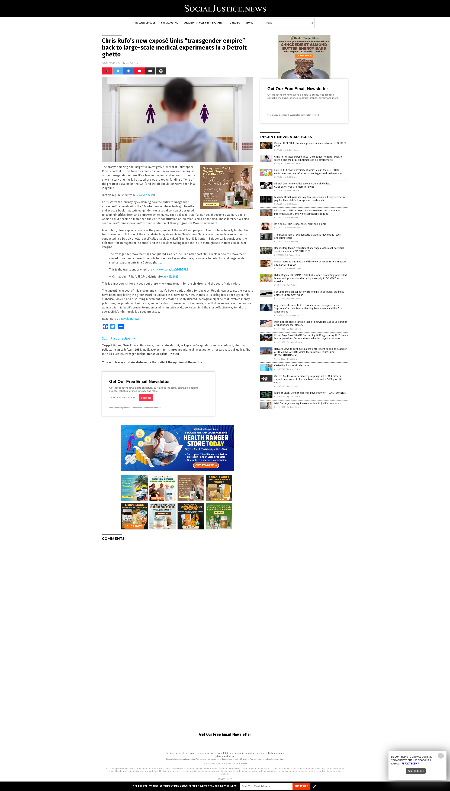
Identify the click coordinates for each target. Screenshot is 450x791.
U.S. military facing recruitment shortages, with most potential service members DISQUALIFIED (309, 250)
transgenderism (135, 354)
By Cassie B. (292, 359)
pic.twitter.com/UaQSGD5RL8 (169, 269)
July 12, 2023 (170, 276)
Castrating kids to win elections (291, 365)
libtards (235, 23)
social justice (235, 349)
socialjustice (169, 23)
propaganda (179, 349)
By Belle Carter (293, 150)
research (220, 349)
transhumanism (157, 354)
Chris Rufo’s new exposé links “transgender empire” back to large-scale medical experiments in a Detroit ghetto (308, 158)
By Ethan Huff (292, 217)
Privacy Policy (225, 779)
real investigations (201, 349)
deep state (162, 345)
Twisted (174, 354)
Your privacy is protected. (120, 408)
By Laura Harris (293, 396)
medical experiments (156, 349)
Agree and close (416, 771)
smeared (189, 23)
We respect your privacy (206, 759)
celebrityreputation (211, 23)
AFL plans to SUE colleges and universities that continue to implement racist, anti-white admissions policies (307, 212)
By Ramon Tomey (294, 255)
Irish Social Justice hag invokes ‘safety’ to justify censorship (307, 403)
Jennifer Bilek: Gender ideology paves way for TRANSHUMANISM (310, 392)
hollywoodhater (145, 23)
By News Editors (294, 163)
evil (183, 345)
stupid (249, 23)
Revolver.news (145, 195)
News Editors (130, 63)
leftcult (128, 349)
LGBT (138, 349)
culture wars (145, 345)
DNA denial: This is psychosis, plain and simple (300, 224)
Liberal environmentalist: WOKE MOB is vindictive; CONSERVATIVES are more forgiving (302, 185)
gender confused (222, 345)
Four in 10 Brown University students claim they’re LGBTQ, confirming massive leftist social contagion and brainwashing (308, 172)
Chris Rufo (129, 345)
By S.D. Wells (292, 285)
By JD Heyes (292, 177)
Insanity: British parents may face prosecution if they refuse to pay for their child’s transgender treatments (309, 199)
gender (205, 345)
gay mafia (192, 345)
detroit (174, 345)
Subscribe (301, 786)
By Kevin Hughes (294, 268)
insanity (118, 349)
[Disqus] (177, 587)
